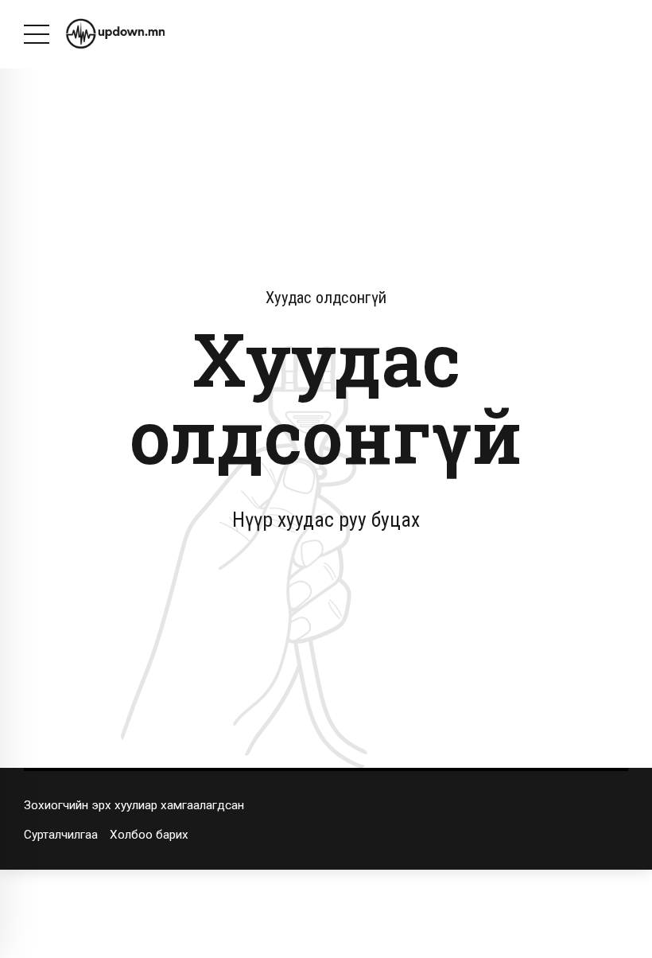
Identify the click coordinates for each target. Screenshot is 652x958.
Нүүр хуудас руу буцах (326, 520)
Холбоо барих (149, 835)
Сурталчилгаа (61, 835)
